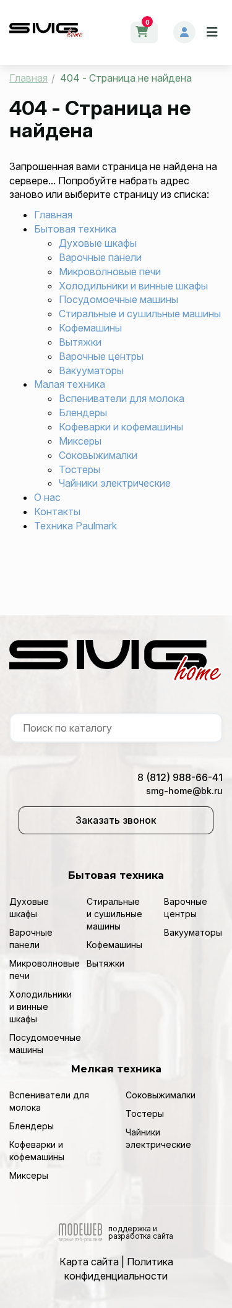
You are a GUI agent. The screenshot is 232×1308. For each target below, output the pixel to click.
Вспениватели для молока (121, 398)
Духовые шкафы (98, 243)
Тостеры (79, 469)
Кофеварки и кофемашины (121, 427)
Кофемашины (90, 328)
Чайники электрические (115, 483)
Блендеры (83, 412)
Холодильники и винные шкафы (133, 286)
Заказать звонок (116, 820)
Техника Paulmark (75, 525)
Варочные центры (101, 356)
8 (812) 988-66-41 (180, 777)
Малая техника (69, 384)
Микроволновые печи (110, 271)
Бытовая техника (75, 229)
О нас (47, 497)
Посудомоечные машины (118, 299)
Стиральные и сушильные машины (140, 313)
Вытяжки (80, 342)
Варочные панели (100, 257)
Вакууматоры (91, 370)
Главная (53, 214)
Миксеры (80, 441)
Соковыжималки (98, 455)
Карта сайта (89, 1261)
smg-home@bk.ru (184, 790)
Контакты (57, 511)
